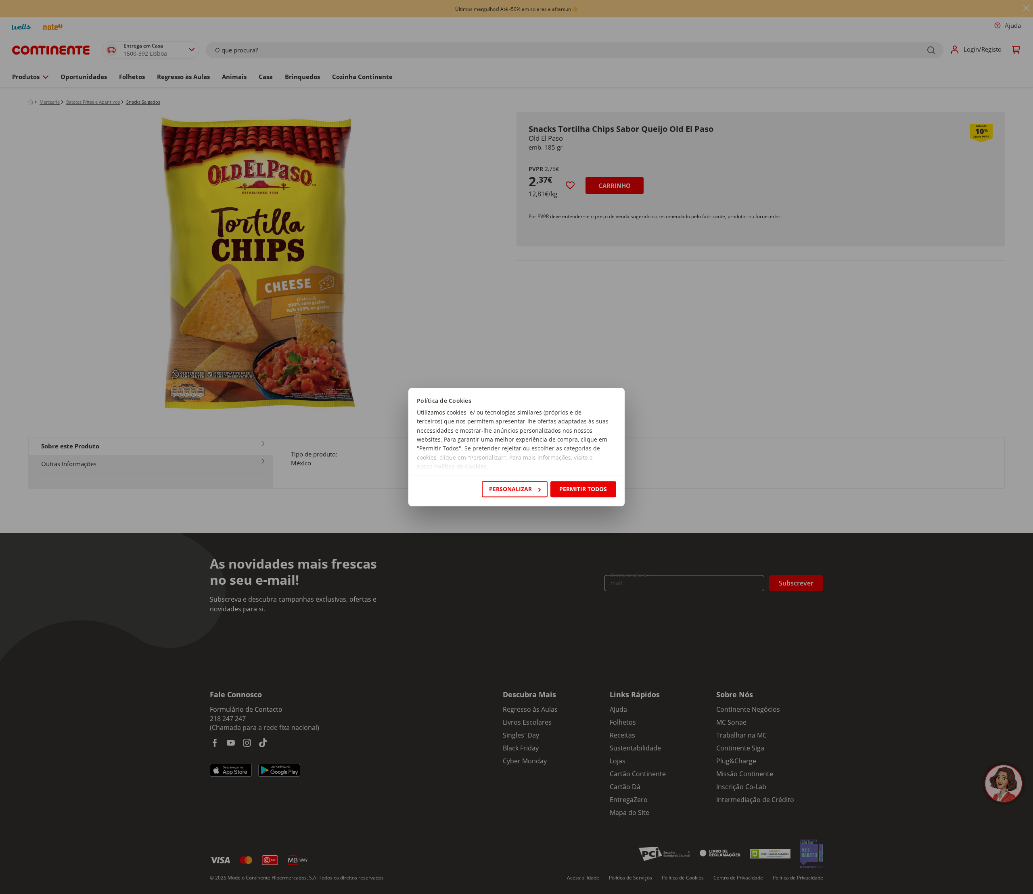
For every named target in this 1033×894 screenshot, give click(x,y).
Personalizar (510, 489)
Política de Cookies (460, 467)
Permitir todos (583, 489)
